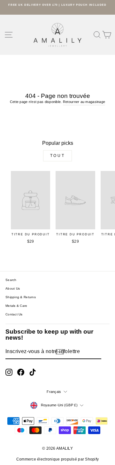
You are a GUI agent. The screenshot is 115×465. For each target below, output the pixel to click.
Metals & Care (16, 305)
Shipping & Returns (20, 297)
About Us (12, 288)
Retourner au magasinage (84, 102)
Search (11, 280)
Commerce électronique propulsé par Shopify (57, 459)
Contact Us (14, 314)
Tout (57, 155)
